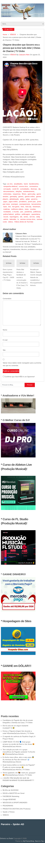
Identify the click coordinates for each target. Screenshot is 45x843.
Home (5, 34)
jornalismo (23, 201)
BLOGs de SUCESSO (10, 790)
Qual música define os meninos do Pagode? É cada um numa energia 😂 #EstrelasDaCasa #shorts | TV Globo (19, 767)
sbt (21, 217)
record (5, 217)
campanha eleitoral (10, 186)
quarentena (36, 214)
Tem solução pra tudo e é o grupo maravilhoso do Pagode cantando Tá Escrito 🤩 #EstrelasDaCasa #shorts (19, 752)
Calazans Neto (24, 55)
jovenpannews (25, 204)
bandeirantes (34, 184)
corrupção (7, 189)
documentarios (8, 191)
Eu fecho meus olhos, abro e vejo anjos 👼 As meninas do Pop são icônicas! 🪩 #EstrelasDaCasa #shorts (18, 759)
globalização (14, 199)
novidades (7, 212)
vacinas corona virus (27, 219)
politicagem (26, 214)
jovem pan (32, 201)
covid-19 (15, 189)
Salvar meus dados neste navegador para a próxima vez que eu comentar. (22, 364)
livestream (36, 207)
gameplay (13, 196)
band (26, 184)
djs (39, 189)
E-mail (5, 340)
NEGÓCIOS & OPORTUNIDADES (15, 802)
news (26, 209)
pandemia (28, 212)
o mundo (15, 212)
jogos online (13, 201)
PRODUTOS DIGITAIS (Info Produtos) (16, 809)
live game (15, 207)
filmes (24, 194)
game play (31, 194)
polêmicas (37, 212)
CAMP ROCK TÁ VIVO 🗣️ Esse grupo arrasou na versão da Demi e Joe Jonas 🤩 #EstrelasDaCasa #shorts (18, 744)
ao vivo (9, 184)
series (26, 217)
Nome (5, 330)
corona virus (23, 186)
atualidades (18, 184)
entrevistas (7, 194)
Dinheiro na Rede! (6, 838)
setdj (38, 217)
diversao (34, 189)
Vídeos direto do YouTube (23, 222)
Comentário (7, 298)
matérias (6, 209)
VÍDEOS (13, 34)
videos (10, 222)
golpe (28, 199)
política (17, 214)
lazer (5, 207)
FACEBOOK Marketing (11, 796)
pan (21, 212)
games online (30, 196)
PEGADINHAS (8, 806)
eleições (19, 191)
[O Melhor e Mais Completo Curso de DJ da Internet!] (18, 457)
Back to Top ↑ (40, 841)
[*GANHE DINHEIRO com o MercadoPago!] (18, 611)
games (20, 196)
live (9, 207)
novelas (33, 209)
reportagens (14, 217)
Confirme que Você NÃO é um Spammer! (19, 377)
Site (4, 350)
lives (22, 207)
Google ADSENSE (9, 799)
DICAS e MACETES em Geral (13, 793)
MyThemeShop (28, 841)
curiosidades (24, 189)
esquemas (16, 194)
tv (18, 219)
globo (22, 199)
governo (34, 199)
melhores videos (17, 209)
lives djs (28, 207)
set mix (32, 217)
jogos (5, 201)
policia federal (8, 214)
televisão (13, 219)
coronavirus (33, 186)
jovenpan (14, 204)
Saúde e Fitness (9, 812)
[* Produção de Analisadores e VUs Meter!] (18, 413)
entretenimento (28, 191)
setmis (5, 219)
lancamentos (36, 204)
